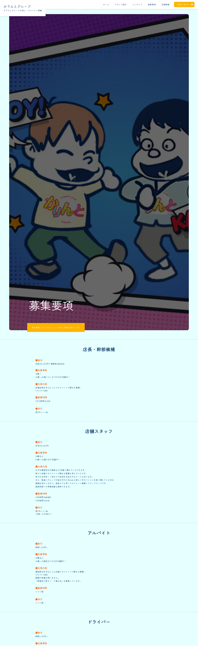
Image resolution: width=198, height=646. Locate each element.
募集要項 (152, 4)
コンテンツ (137, 4)
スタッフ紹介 (121, 4)
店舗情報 (165, 4)
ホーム (106, 4)
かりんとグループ (17, 6)
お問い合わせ (183, 4)
